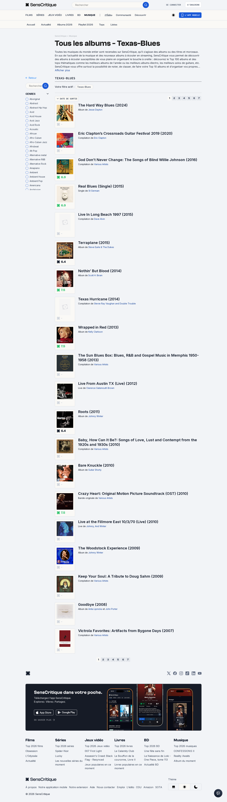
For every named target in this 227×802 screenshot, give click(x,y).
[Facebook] (175, 674)
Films (30, 740)
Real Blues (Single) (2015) (101, 186)
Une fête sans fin (154, 751)
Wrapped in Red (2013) (98, 327)
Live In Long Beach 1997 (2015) (105, 214)
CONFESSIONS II (184, 751)
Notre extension (78, 787)
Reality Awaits (182, 755)
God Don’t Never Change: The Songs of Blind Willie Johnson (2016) (137, 160)
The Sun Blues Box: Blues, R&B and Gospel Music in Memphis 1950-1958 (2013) (138, 357)
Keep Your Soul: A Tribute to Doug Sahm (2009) (120, 576)
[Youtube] (200, 674)
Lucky (58, 755)
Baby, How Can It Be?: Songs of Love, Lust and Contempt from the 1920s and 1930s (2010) (137, 442)
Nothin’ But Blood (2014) (100, 271)
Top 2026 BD (152, 746)
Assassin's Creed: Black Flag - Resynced (99, 757)
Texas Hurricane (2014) (99, 299)
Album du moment (184, 760)
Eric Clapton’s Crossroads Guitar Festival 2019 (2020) (125, 133)
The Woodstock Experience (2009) (109, 548)
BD (146, 740)
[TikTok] (187, 674)
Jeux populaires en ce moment (98, 766)
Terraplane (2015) (94, 242)
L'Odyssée (31, 755)
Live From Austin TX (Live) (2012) (107, 383)
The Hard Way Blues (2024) (103, 105)
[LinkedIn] (193, 674)
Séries (60, 740)
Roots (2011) (89, 411)
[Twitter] (169, 674)
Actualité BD (151, 764)
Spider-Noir (62, 751)
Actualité (30, 760)
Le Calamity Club (124, 751)
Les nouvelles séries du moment (68, 762)
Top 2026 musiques (185, 746)
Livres (119, 740)
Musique (73, 36)
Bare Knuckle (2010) (96, 465)
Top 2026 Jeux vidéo (97, 746)
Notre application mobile (52, 787)
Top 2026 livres (123, 746)
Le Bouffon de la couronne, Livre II (125, 757)
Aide (92, 787)
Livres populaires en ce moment (128, 766)
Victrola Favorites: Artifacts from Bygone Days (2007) (126, 630)
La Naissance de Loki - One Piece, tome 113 (157, 757)
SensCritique (61, 36)
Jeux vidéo (94, 740)
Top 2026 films (34, 746)
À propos (31, 787)
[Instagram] (181, 674)
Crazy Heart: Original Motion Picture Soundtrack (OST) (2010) (133, 493)
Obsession (31, 751)
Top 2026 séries (64, 746)
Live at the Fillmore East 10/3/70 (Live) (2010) (118, 522)
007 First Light (93, 751)
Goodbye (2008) (92, 604)
